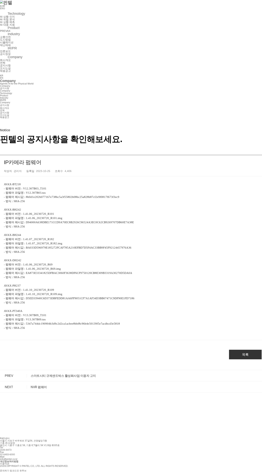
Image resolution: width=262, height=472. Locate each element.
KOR (2, 6)
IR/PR (12, 48)
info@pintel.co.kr (8, 459)
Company (15, 57)
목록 (245, 354)
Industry (14, 34)
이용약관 (4, 463)
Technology (16, 14)
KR (1, 75)
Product (14, 28)
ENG (2, 8)
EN (1, 78)
